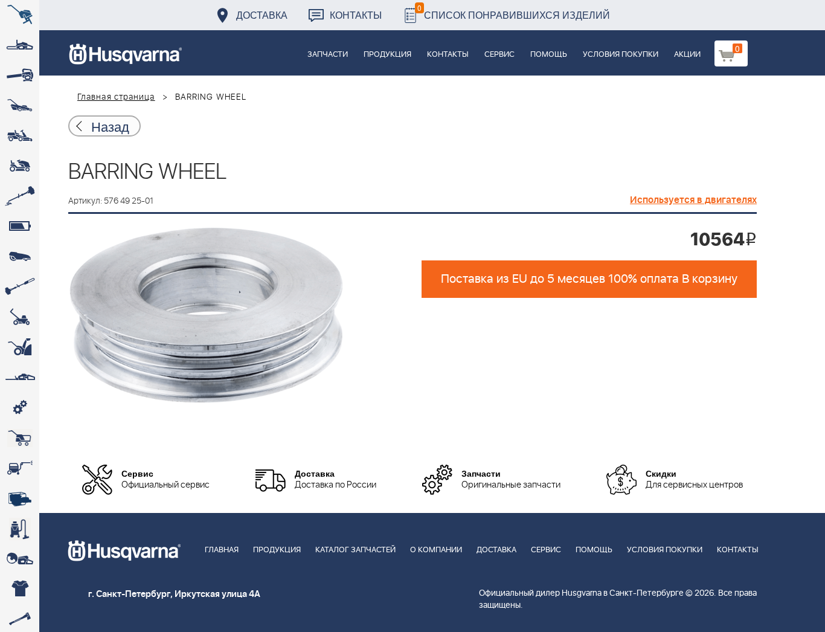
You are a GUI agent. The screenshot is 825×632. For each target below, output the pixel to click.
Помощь (548, 54)
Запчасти (327, 54)
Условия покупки (620, 54)
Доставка (261, 15)
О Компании (436, 550)
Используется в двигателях (693, 200)
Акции (687, 54)
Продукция (387, 54)
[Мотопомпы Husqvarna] (19, 498)
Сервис (499, 54)
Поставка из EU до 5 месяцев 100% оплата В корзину (589, 279)
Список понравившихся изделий (513, 11)
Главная (222, 550)
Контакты (356, 15)
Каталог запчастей (355, 550)
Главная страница (116, 97)
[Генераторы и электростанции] (19, 438)
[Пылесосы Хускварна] (19, 529)
